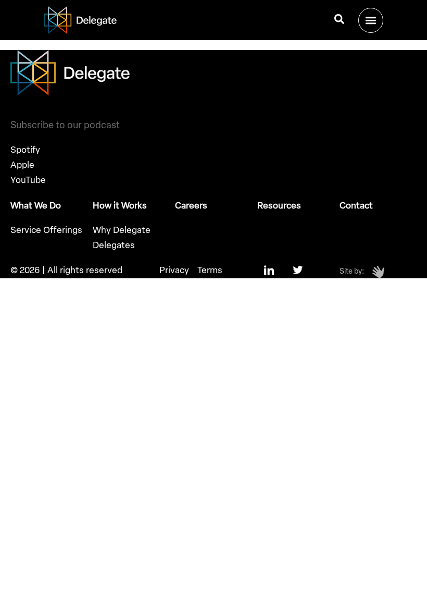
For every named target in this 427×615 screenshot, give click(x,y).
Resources (279, 205)
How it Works (120, 205)
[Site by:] (378, 271)
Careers (191, 205)
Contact (356, 205)
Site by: (352, 271)
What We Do (35, 205)
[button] (370, 20)
